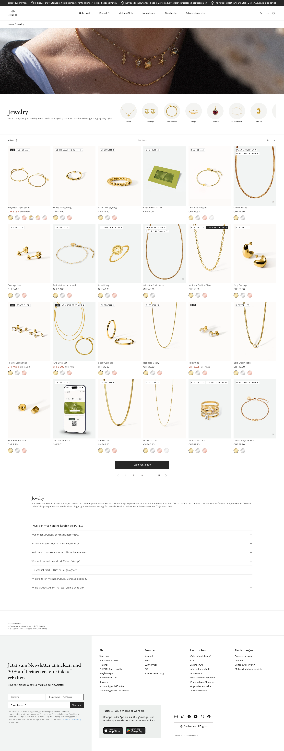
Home (11, 24)
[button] (261, 13)
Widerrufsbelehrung (200, 656)
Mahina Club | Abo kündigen (249, 669)
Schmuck (84, 13)
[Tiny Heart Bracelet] (210, 175)
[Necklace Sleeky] (164, 331)
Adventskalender (195, 13)
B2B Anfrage (151, 664)
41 (159, 475)
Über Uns (104, 656)
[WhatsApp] (202, 717)
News (147, 660)
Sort (269, 140)
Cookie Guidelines (198, 690)
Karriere (103, 682)
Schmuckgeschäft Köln (111, 686)
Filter (11, 140)
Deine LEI (104, 13)
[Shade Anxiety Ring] (74, 175)
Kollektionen (149, 13)
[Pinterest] (209, 717)
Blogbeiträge (106, 673)
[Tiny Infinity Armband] (255, 408)
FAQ (147, 669)
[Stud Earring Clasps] (29, 408)
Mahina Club (125, 13)
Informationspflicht (200, 669)
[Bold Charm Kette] (255, 331)
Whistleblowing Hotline (201, 682)
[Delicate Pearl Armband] (74, 253)
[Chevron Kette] (255, 175)
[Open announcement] (142, 3)
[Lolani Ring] (119, 253)
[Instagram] (176, 717)
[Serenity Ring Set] (210, 408)
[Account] (267, 13)
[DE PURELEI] (13, 13)
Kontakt (149, 656)
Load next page (142, 464)
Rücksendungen (243, 656)
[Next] (166, 475)
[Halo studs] (210, 331)
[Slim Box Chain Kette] (164, 253)
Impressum (196, 673)
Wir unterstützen (108, 677)
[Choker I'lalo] (119, 408)
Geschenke (171, 13)
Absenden (77, 705)
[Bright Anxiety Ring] (119, 175)
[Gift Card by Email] (74, 408)
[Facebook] (189, 717)
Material (103, 664)
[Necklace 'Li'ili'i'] (164, 408)
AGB (192, 660)
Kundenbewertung (154, 673)
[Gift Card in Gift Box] (164, 175)
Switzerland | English (196, 726)
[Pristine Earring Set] (29, 331)
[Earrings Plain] (29, 253)
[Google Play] (135, 730)
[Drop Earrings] (255, 253)
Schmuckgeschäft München (114, 690)
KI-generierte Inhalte (200, 686)
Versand (239, 660)
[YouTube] (196, 717)
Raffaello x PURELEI (109, 660)
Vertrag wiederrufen (245, 664)
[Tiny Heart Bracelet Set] (29, 175)
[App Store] (113, 730)
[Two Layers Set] (74, 331)
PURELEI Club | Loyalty (110, 669)
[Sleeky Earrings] (119, 331)
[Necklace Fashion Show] (210, 253)
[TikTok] (183, 717)
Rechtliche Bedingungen (202, 677)
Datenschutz (196, 664)
